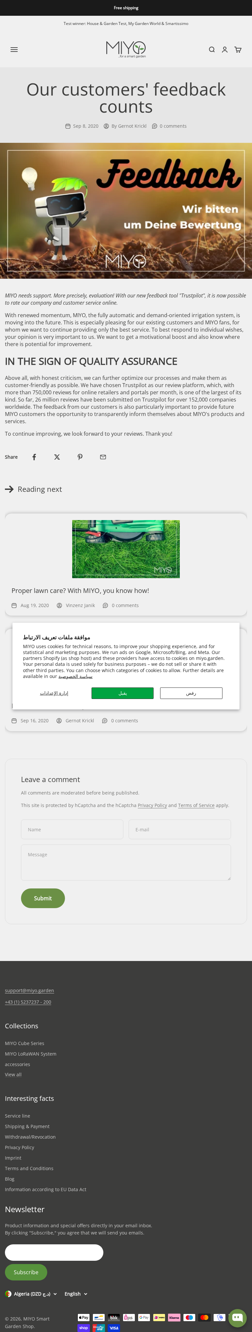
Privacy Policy (152, 805)
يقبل (122, 693)
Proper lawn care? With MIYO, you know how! (80, 590)
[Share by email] (103, 457)
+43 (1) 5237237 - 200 (28, 1002)
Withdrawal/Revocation (30, 1137)
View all (13, 1074)
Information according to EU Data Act (45, 1189)
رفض (191, 693)
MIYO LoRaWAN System (30, 1054)
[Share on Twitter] (57, 457)
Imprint (13, 1158)
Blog (9, 1179)
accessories (17, 1064)
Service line (17, 1116)
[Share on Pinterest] (80, 457)
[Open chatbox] (237, 1318)
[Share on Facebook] (34, 457)
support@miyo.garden (29, 990)
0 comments (173, 126)
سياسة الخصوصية (75, 676)
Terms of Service (196, 805)
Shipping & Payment (27, 1126)
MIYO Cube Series (24, 1043)
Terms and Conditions (29, 1168)
